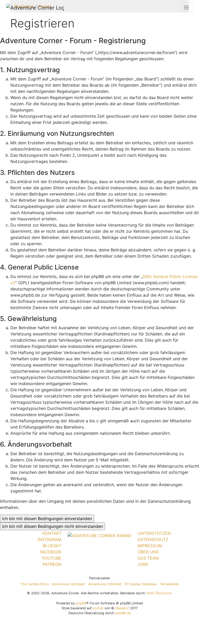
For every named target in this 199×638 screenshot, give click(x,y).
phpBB (81, 603)
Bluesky (52, 545)
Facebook (50, 551)
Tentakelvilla (169, 584)
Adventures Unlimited (105, 584)
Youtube (51, 558)
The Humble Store (34, 584)
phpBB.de (123, 613)
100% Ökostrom (158, 593)
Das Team (148, 558)
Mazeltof (122, 608)
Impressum (150, 545)
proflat (98, 608)
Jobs (143, 564)
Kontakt (51, 533)
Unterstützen (154, 533)
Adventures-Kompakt (68, 584)
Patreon (51, 564)
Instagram (49, 539)
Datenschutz (153, 539)
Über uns (148, 551)
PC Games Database (141, 584)
